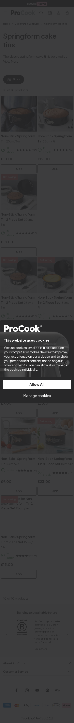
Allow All (37, 384)
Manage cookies (37, 395)
